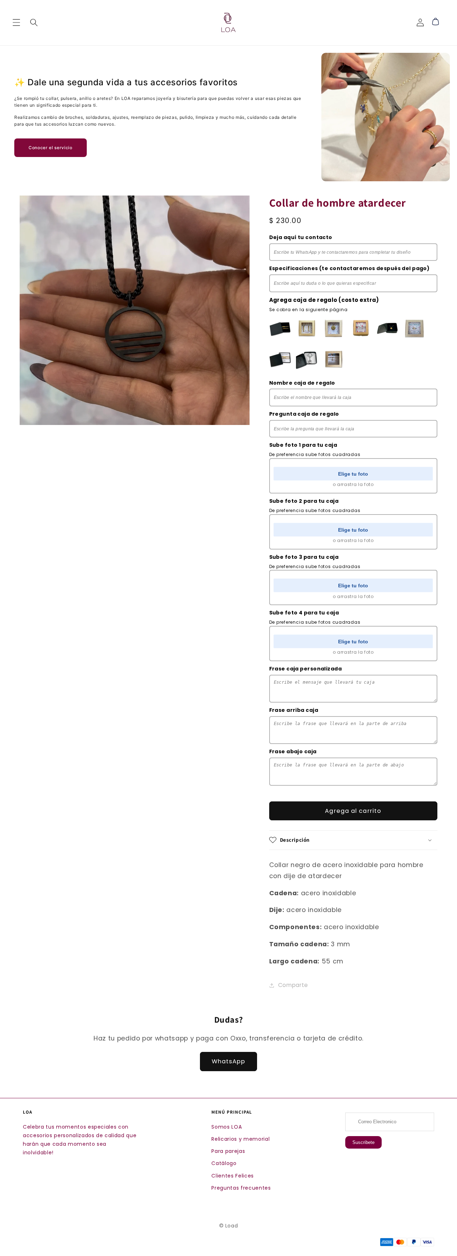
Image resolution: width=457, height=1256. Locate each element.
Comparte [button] (293, 985)
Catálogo (223, 1163)
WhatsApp (229, 1061)
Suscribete (363, 1142)
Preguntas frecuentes (241, 1187)
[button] (16, 22)
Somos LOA (226, 1126)
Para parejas (228, 1151)
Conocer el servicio (50, 147)
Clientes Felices (232, 1175)
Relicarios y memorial (240, 1139)
